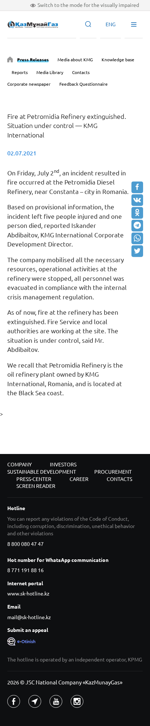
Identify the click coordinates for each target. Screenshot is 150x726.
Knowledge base (118, 59)
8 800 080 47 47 (25, 544)
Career (79, 479)
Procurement (113, 472)
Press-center (33, 479)
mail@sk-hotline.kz (29, 617)
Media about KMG (75, 59)
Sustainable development (41, 472)
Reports (20, 72)
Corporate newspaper (29, 84)
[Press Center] (10, 60)
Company (19, 464)
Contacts (81, 72)
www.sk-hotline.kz (28, 594)
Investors (63, 464)
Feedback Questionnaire (83, 84)
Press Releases (33, 59)
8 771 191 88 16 (25, 570)
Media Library (49, 72)
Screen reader (35, 486)
